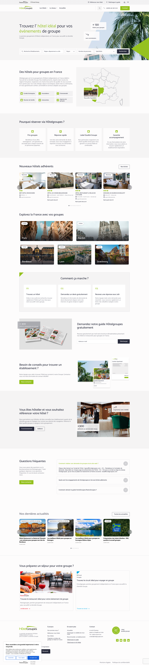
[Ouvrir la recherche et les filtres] (100, 8)
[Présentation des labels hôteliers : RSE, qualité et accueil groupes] (116, 531)
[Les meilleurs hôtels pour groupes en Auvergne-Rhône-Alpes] (88, 531)
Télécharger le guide (114, 2)
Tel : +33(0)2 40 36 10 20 (95, 635)
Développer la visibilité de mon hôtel (75, 633)
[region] (22, 652)
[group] (32, 180)
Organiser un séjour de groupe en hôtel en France (54, 639)
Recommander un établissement (76, 637)
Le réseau (53, 8)
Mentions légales (105, 662)
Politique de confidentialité (121, 662)
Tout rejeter (22, 658)
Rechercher (123, 51)
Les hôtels (43, 8)
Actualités (62, 8)
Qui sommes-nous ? (53, 630)
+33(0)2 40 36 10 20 (112, 8)
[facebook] (117, 640)
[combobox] (53, 51)
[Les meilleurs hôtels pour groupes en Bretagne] (60, 531)
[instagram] (124, 640)
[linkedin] (128, 640)
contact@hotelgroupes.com (96, 637)
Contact (125, 8)
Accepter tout (33, 658)
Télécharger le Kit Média (74, 642)
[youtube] (121, 640)
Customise (10, 658)
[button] (70, 205)
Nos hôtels (50, 636)
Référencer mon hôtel (96, 2)
